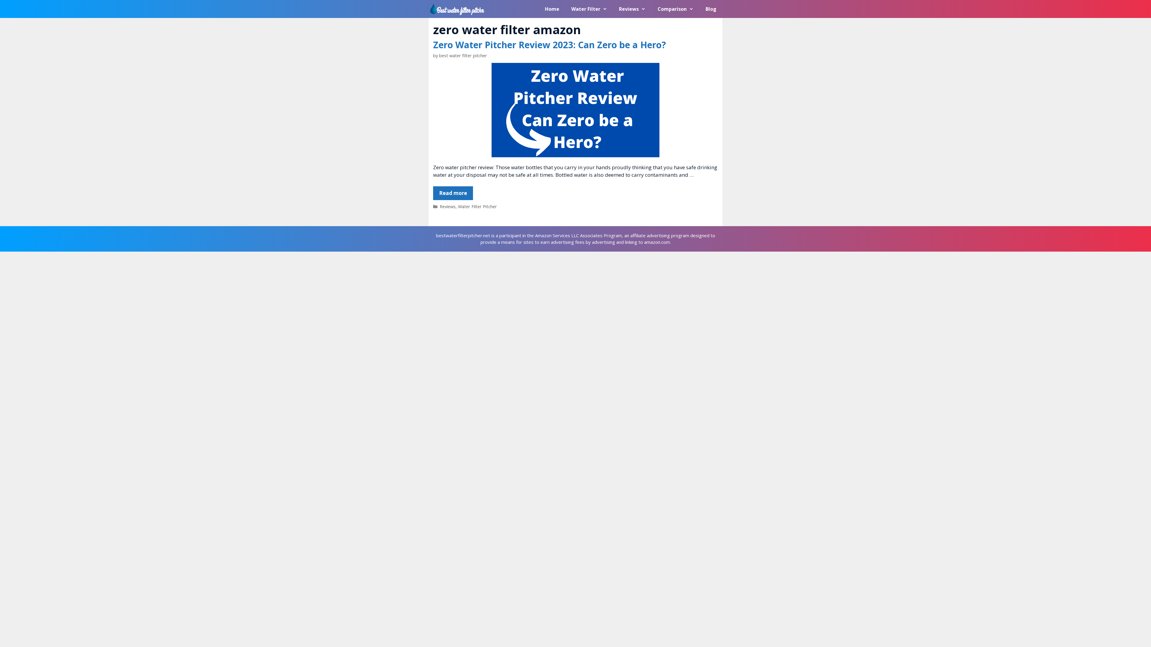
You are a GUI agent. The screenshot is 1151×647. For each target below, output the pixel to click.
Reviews (629, 9)
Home (552, 9)
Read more (453, 193)
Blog (711, 9)
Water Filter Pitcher (477, 206)
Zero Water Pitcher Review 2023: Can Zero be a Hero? (549, 45)
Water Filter (585, 9)
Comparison (672, 9)
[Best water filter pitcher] (458, 9)
